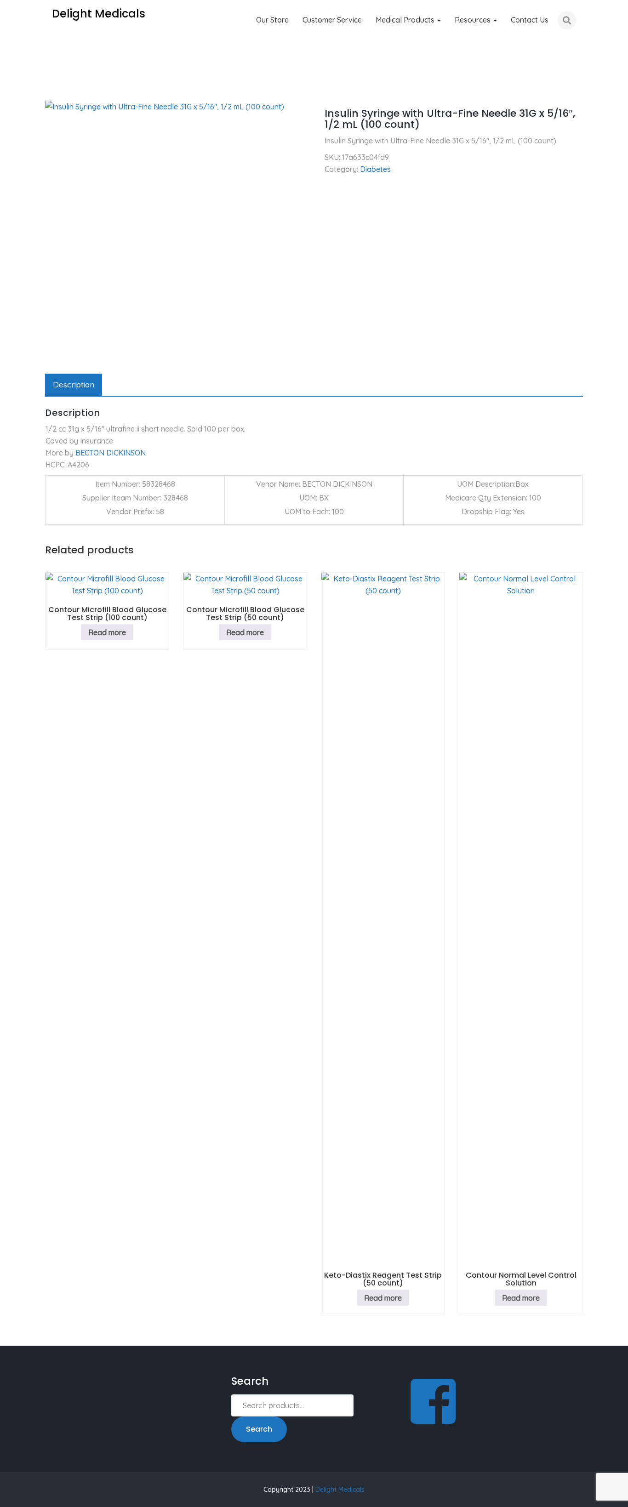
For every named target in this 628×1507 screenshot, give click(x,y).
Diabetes (92, 87)
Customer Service (332, 19)
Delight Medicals (340, 1489)
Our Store (272, 19)
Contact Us (529, 19)
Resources (473, 19)
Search (259, 1429)
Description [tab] (73, 384)
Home (55, 87)
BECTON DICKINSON (110, 452)
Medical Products (406, 19)
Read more (107, 632)
